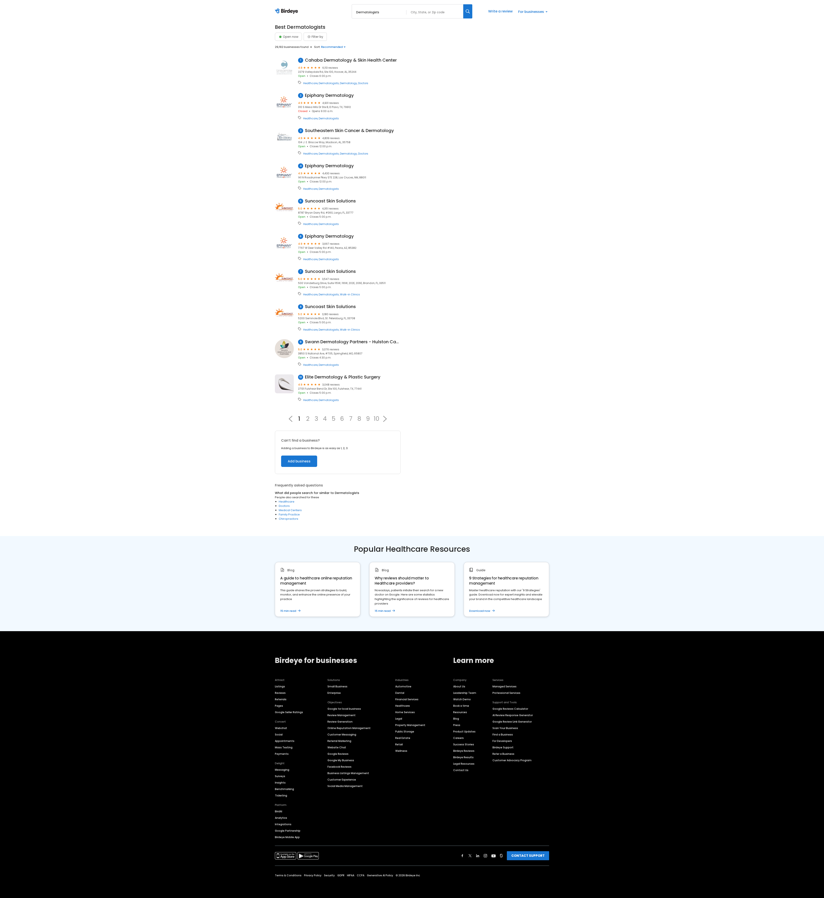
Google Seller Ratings (289, 712)
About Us (459, 686)
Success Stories (463, 744)
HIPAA (350, 875)
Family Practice (289, 514)
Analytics (281, 818)
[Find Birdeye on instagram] (485, 855)
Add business (299, 461)
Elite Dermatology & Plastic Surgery (342, 377)
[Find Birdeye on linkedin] (477, 855)
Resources (460, 712)
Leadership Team (464, 693)
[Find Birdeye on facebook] (462, 855)
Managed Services (504, 686)
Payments (282, 754)
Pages (279, 706)
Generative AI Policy (380, 875)
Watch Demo (462, 699)
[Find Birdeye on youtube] (493, 855)
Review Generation (340, 721)
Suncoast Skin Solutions (330, 201)
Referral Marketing (339, 741)
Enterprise (334, 693)
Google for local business (344, 709)
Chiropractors (288, 519)
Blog (456, 718)
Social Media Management (345, 786)
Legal (398, 718)
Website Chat (336, 747)
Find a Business (502, 734)
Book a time (461, 706)
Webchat (281, 728)
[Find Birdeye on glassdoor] (501, 855)
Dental (399, 693)
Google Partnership (287, 831)
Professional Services (506, 693)
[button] (385, 419)
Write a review (500, 11)
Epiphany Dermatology (329, 95)
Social (279, 734)
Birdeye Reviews (463, 751)
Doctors (363, 83)
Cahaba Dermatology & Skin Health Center (351, 60)
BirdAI (278, 811)
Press (456, 725)
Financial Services (406, 699)
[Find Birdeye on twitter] (470, 855)
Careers (458, 738)
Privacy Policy (312, 875)
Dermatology (348, 83)
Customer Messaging (341, 734)
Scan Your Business (505, 728)
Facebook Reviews (339, 767)
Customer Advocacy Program (512, 760)
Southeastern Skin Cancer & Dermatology (349, 130)
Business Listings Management (348, 773)
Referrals (280, 699)
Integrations (283, 824)
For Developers (502, 741)
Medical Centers (290, 510)
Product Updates (464, 731)
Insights (280, 782)
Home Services (405, 712)
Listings (280, 686)
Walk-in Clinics (350, 294)
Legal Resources (463, 764)
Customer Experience (341, 779)
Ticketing (281, 795)
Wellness (401, 751)
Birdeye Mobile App (287, 837)
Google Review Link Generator (512, 721)
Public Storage (404, 731)
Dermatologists (329, 83)
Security (329, 875)
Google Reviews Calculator (510, 709)
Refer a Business (503, 754)
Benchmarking (284, 789)
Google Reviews (337, 754)
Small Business (337, 686)
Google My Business (340, 760)
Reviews (280, 693)
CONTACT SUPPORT (528, 855)
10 (376, 419)
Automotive (403, 686)
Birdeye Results (463, 757)
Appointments (284, 741)
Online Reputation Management (349, 728)
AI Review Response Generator (512, 715)
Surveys (280, 776)
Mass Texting (283, 747)
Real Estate (402, 738)
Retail (399, 744)
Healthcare (310, 83)
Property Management (410, 725)
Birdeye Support (502, 747)
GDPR (340, 875)
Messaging (282, 770)
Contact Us (460, 770)
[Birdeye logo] (287, 11)
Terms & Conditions (288, 875)
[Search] (467, 11)
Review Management (341, 715)
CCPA (360, 875)
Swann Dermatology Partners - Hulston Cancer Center (353, 342)
